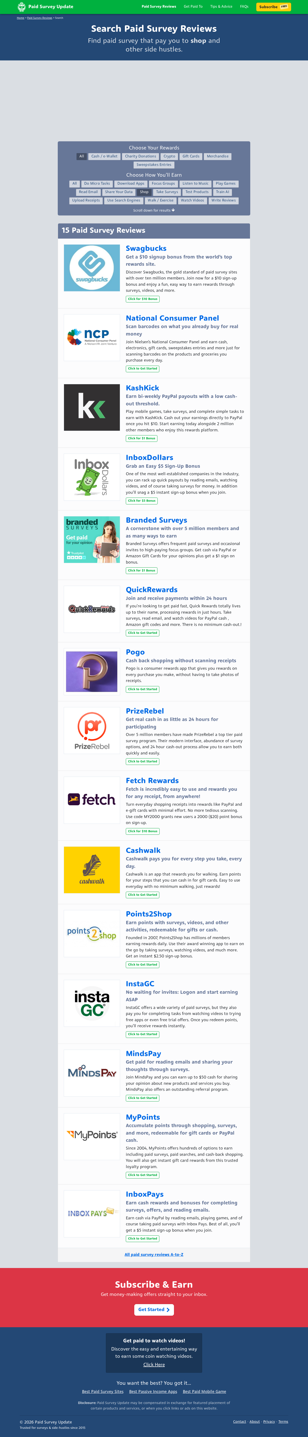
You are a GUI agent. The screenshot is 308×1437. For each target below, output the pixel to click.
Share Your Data (119, 192)
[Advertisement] (154, 100)
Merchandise (218, 156)
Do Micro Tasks (97, 184)
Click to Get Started (142, 368)
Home (20, 18)
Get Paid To (193, 7)
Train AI (222, 192)
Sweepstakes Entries (154, 165)
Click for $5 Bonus (141, 500)
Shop (144, 192)
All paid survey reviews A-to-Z (154, 1255)
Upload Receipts (86, 200)
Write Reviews (224, 200)
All (81, 156)
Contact (239, 1422)
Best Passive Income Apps (153, 1392)
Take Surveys (167, 192)
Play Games (226, 184)
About (255, 1422)
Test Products (197, 192)
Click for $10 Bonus (142, 299)
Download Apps (131, 184)
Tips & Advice (221, 7)
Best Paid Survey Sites (102, 1392)
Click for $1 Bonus (141, 438)
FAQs (244, 7)
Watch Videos (192, 200)
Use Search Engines (123, 200)
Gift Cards (191, 156)
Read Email (88, 192)
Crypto (169, 156)
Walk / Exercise (160, 200)
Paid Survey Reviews (159, 7)
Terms (283, 1422)
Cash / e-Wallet (104, 156)
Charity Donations (140, 156)
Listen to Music (196, 184)
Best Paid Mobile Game (204, 1392)
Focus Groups (163, 184)
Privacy (269, 1422)
